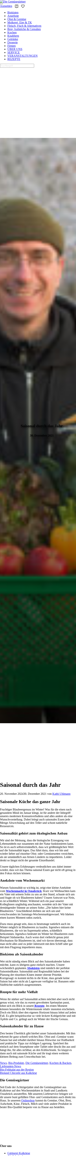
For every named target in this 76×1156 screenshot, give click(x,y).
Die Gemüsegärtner (36, 1062)
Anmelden (6, 6)
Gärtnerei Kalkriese (18, 1153)
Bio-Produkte (16, 1062)
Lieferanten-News (10, 1066)
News (3, 1062)
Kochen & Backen (60, 1062)
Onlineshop (28, 1100)
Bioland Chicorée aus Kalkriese (18, 1072)
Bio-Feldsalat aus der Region (17, 1069)
